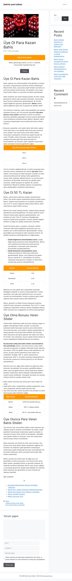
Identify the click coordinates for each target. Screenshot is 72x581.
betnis (65, 4)
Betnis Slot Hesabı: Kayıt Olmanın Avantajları (23, 492)
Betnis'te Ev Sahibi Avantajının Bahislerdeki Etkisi (25, 490)
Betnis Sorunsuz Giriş (15, 496)
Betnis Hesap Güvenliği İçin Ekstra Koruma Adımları (61, 61)
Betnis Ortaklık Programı (16, 494)
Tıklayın (24, 71)
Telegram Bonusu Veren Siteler (14, 503)
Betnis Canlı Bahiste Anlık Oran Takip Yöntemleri (61, 76)
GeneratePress (47, 576)
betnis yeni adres (13, 4)
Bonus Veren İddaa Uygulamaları (15, 505)
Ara (55, 15)
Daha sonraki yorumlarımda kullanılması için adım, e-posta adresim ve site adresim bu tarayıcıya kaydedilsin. (25, 558)
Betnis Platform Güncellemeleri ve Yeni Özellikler (60, 69)
